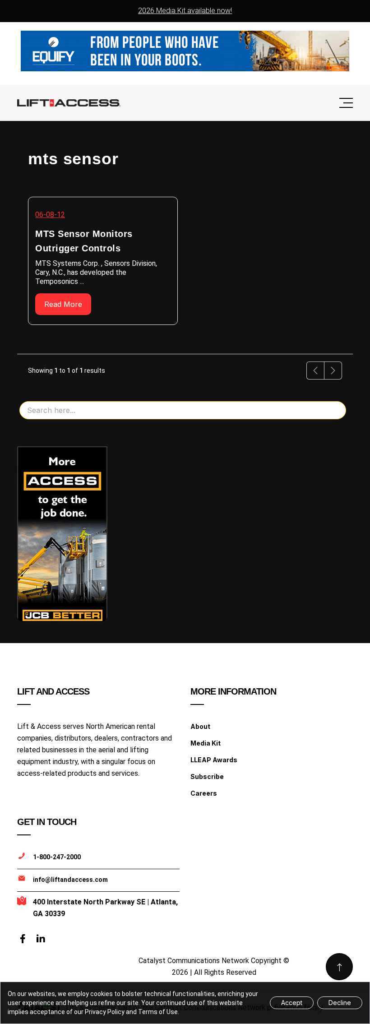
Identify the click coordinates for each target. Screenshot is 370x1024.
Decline (339, 1002)
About (200, 726)
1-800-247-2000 (57, 857)
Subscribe (207, 776)
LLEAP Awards (213, 760)
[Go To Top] (339, 966)
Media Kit (205, 743)
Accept (291, 1002)
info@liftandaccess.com (70, 879)
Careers (203, 793)
